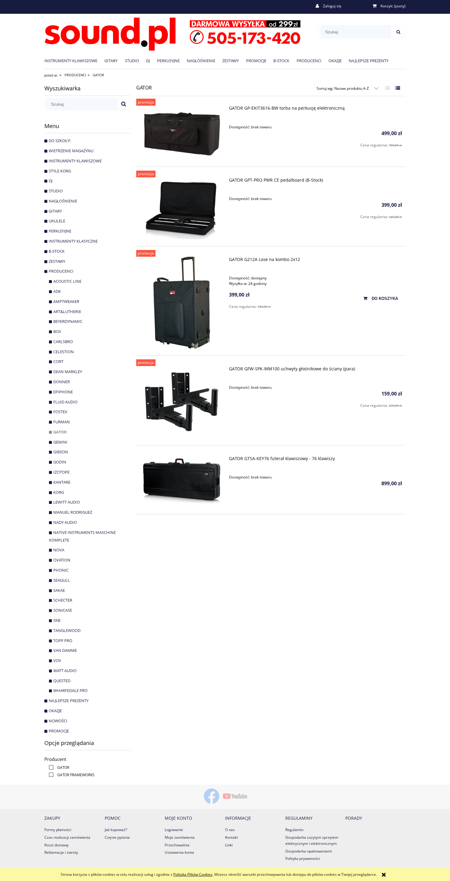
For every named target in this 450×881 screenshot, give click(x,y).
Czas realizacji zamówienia (67, 837)
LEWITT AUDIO (66, 502)
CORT (58, 361)
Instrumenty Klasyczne (73, 241)
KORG (58, 492)
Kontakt (231, 837)
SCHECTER (62, 600)
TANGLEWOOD (67, 630)
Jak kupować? (116, 829)
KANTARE (61, 482)
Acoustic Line (67, 281)
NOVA (58, 550)
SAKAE (59, 590)
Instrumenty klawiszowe (75, 161)
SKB (56, 620)
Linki (229, 845)
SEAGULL (61, 580)
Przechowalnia (177, 845)
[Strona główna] (172, 33)
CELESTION (63, 351)
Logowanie (174, 829)
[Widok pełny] (398, 88)
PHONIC (61, 570)
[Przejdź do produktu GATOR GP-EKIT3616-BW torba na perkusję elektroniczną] (181, 132)
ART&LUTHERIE (67, 311)
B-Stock (57, 251)
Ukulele (57, 221)
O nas (230, 829)
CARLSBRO (63, 341)
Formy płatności (57, 829)
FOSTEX (60, 411)
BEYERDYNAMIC (67, 321)
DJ (50, 180)
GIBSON (60, 452)
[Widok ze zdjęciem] (387, 88)
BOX (57, 331)
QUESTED (61, 680)
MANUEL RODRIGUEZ (72, 512)
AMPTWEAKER (66, 301)
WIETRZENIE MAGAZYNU (71, 150)
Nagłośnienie (63, 201)
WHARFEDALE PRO (70, 690)
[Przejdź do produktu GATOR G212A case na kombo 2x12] (181, 303)
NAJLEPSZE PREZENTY (68, 700)
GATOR (60, 432)
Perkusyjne (60, 231)
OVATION (61, 560)
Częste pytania (117, 837)
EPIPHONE (63, 392)
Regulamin (294, 829)
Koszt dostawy (56, 845)
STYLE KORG (60, 171)
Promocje (59, 731)
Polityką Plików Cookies (192, 874)
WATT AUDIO (65, 670)
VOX (57, 660)
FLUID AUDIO (65, 402)
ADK (57, 291)
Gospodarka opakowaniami (308, 851)
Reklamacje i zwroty (61, 852)
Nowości (58, 721)
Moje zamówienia (180, 837)
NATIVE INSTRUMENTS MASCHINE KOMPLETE (82, 536)
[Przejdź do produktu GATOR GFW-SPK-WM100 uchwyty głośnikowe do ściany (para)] (181, 402)
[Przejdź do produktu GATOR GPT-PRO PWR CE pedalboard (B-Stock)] (181, 208)
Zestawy (57, 261)
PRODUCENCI (61, 271)
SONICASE (62, 610)
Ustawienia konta (179, 852)
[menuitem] (74, 60)
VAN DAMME (65, 650)
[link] (57, 767)
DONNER (61, 381)
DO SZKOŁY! (59, 140)
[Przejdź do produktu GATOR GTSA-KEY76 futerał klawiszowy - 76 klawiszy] (181, 481)
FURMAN (61, 422)
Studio (56, 191)
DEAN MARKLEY (67, 371)
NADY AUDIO (65, 522)
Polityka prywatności (302, 858)
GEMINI (60, 442)
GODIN (59, 462)
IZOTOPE (61, 472)
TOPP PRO (62, 640)
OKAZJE (55, 710)
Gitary (55, 211)
